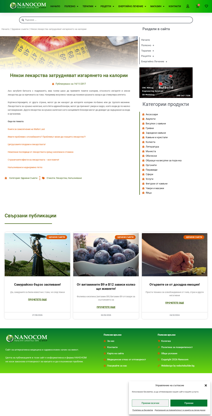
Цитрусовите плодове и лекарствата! (27, 144)
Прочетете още (37, 299)
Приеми (188, 403)
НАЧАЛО (55, 6)
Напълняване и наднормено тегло (25, 167)
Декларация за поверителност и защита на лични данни (180, 410)
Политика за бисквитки (142, 410)
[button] (205, 385)
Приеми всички (150, 403)
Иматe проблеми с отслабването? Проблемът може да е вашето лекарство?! (47, 137)
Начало (5, 29)
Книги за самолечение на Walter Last (26, 129)
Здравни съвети (19, 29)
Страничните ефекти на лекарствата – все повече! (33, 159)
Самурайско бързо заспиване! (37, 284)
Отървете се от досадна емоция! (174, 284)
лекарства (61, 178)
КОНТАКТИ (175, 6)
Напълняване (75, 178)
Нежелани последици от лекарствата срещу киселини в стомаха (40, 152)
